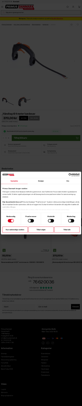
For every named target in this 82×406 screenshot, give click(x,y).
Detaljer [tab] (41, 181)
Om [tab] (67, 181)
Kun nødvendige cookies (15, 230)
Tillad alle (66, 230)
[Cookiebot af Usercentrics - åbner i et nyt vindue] (70, 174)
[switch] (31, 220)
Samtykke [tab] (14, 181)
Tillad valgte (41, 230)
